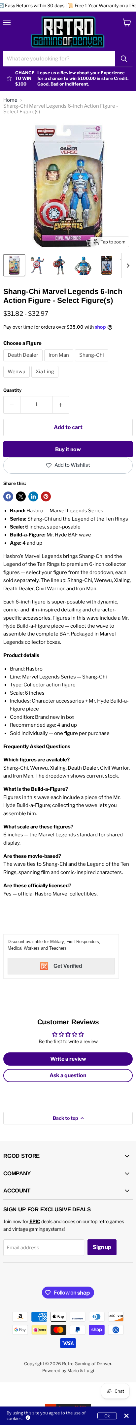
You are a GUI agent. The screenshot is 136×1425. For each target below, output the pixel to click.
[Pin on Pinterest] (46, 496)
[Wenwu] (17, 379)
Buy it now (68, 449)
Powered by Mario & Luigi (68, 1370)
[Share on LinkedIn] (33, 496)
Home (10, 100)
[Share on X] (21, 496)
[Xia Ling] (45, 379)
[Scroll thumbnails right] (126, 265)
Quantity (12, 390)
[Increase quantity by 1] (60, 404)
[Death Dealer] (23, 363)
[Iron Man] (59, 363)
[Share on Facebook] (8, 496)
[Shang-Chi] (92, 363)
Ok (107, 1416)
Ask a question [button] (68, 1075)
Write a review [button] (68, 1059)
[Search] (124, 58)
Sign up (102, 1247)
